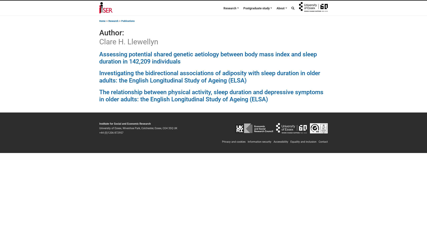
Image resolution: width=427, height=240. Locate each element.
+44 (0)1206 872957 (111, 132)
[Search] (293, 8)
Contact (323, 141)
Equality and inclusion (303, 141)
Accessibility (281, 141)
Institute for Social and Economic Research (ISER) (106, 8)
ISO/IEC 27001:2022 (319, 128)
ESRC (254, 128)
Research (230, 8)
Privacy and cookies (234, 141)
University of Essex (313, 8)
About (281, 8)
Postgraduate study (256, 8)
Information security (259, 141)
